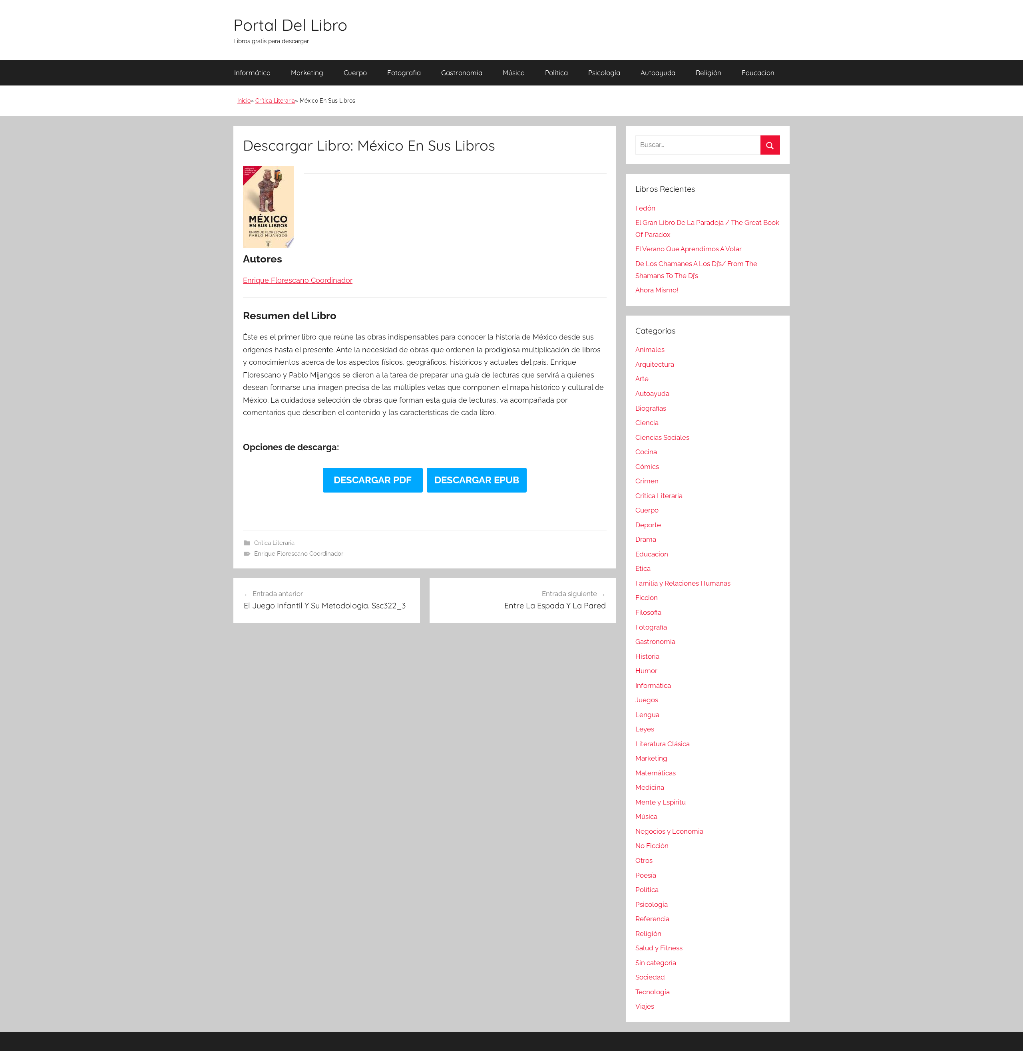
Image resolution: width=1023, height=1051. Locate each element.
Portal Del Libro (290, 25)
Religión (708, 72)
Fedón (645, 208)
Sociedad (650, 977)
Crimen (647, 481)
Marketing (307, 72)
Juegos (646, 700)
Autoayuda (658, 72)
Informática (252, 72)
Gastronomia (461, 72)
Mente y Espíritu (660, 802)
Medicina (649, 787)
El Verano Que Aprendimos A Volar (688, 249)
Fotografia (404, 72)
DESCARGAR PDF (373, 480)
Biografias (650, 408)
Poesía (645, 875)
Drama (645, 539)
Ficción (646, 598)
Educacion (758, 72)
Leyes (644, 729)
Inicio (244, 100)
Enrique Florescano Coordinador (298, 553)
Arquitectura (654, 364)
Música (514, 72)
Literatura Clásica (662, 744)
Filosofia (648, 612)
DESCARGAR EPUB (476, 480)
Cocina (646, 452)
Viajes (644, 1006)
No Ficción (652, 846)
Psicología (604, 72)
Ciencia (647, 423)
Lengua (647, 715)
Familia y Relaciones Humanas (682, 583)
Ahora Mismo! (656, 290)
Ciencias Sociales (662, 437)
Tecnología (652, 992)
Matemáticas (655, 773)
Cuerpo (355, 72)
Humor (646, 671)
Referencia (652, 919)
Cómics (647, 467)
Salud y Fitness (659, 948)
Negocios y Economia (669, 831)
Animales (650, 350)
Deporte (648, 525)
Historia (647, 656)
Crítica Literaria (275, 100)
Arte (642, 379)
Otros (644, 860)
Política (556, 72)
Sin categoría (655, 963)
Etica (643, 568)
